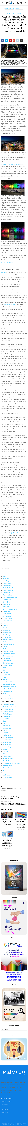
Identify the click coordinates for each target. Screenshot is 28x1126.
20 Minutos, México (9, 686)
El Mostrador (7, 649)
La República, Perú (9, 684)
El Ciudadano (7, 740)
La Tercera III (7, 616)
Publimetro (6, 768)
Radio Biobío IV (8, 592)
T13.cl (5, 670)
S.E (4, 754)
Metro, (16, 354)
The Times (6, 630)
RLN (4, 677)
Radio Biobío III (8, 588)
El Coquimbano (8, 656)
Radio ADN (6, 604)
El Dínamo (6, 718)
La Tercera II (7, 614)
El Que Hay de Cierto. (10, 609)
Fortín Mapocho (8, 714)
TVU (4, 576)
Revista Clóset (7, 621)
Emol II (5, 723)
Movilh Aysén (19, 8)
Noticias (19, 13)
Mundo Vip (6, 635)
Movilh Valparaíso (11, 13)
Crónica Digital (8, 709)
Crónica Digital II (8, 711)
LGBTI (19, 788)
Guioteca (6, 628)
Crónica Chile (7, 618)
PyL (4, 623)
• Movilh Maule (4, 1104)
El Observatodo (8, 758)
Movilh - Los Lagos (9, 8)
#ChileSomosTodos (7, 262)
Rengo (5, 679)
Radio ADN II (7, 735)
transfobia (3, 790)
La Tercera (6, 611)
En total (3, 272)
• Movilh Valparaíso (6, 1101)
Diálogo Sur (7, 658)
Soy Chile (6, 578)
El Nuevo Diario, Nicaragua (11, 763)
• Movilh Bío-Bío (5, 1107)
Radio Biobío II (7, 585)
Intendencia (7, 660)
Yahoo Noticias (8, 639)
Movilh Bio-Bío (9, 11)
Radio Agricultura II (9, 707)
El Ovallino (6, 675)
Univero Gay (7, 747)
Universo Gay (7, 696)
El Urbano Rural (8, 682)
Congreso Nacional (10, 304)
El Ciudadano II (8, 737)
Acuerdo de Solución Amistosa (10, 164)
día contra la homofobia (7, 788)
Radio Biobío (7, 583)
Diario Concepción (9, 663)
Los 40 (5, 730)
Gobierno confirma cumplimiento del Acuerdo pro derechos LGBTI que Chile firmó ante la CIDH (14, 804)
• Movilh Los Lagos (5, 1109)
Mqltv (5, 642)
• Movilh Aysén (4, 1112)
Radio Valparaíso (8, 644)
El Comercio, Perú (8, 698)
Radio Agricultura (8, 651)
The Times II (7, 632)
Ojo (4, 772)
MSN (4, 668)
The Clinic (6, 607)
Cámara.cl (6, 672)
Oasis (5, 749)
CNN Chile (6, 602)
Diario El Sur (7, 599)
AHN (4, 770)
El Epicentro (7, 742)
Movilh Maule (18, 11)
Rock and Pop (7, 595)
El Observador (7, 777)
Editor (5, 826)
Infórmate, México (9, 689)
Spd (4, 693)
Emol (4, 721)
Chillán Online (7, 665)
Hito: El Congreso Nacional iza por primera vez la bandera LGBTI (13, 797)
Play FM (5, 646)
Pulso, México (7, 691)
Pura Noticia (7, 761)
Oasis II (5, 751)
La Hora (5, 625)
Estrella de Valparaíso (10, 597)
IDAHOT (16, 788)
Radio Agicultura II (9, 653)
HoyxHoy (6, 581)
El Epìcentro (7, 637)
